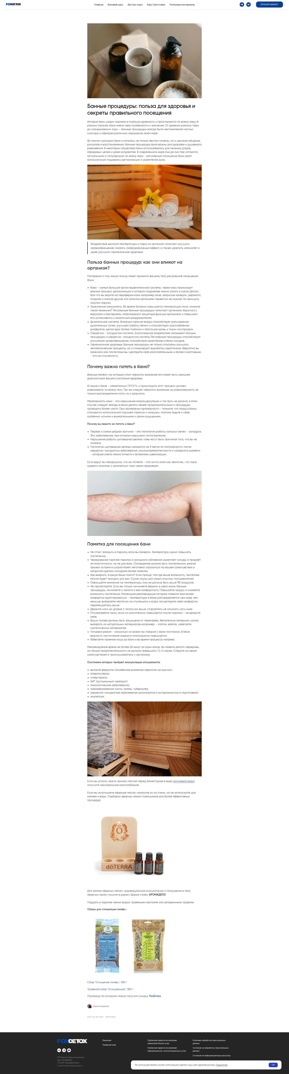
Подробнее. (222, 1065)
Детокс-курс (135, 4)
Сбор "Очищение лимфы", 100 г (107, 982)
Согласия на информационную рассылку (212, 1056)
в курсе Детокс (189, 291)
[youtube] (69, 1050)
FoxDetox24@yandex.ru (73, 1066)
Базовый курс (115, 4)
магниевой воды (183, 781)
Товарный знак (109, 1045)
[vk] (248, 4)
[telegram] (242, 4)
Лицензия (106, 1040)
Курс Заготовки (156, 4)
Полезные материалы (182, 4)
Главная (98, 4)
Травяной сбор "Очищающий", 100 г (110, 989)
